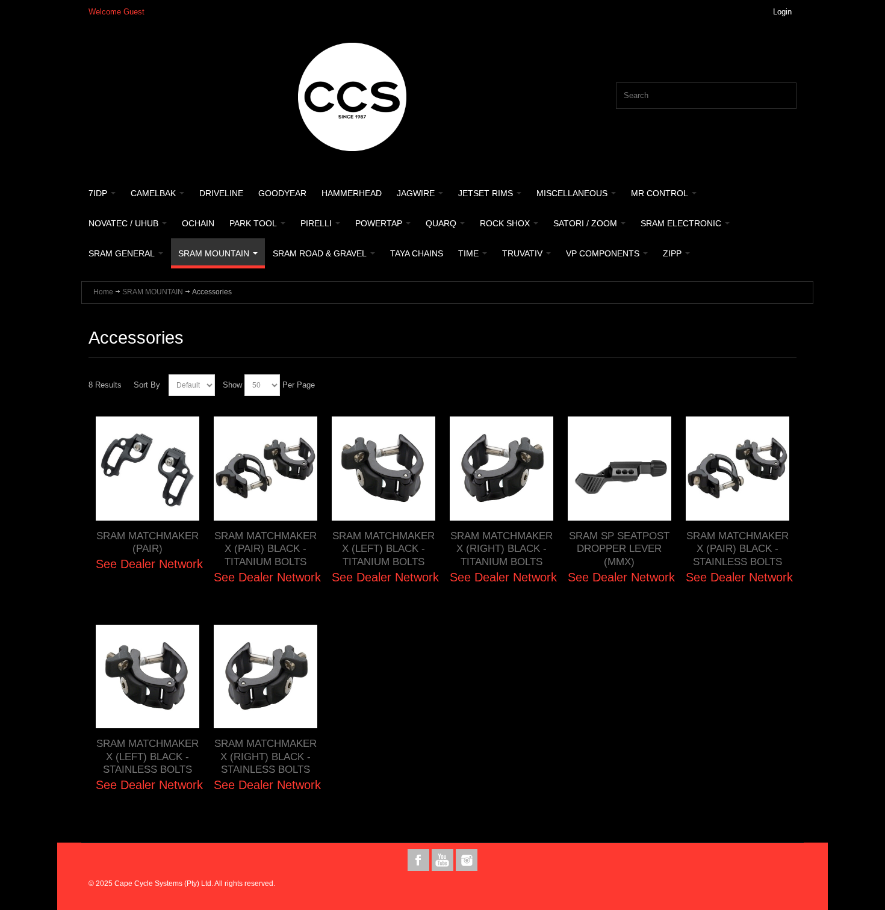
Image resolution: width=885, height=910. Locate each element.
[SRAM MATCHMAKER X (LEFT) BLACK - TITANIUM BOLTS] (383, 468)
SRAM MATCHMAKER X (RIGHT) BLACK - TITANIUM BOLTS (501, 549)
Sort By (147, 384)
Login (782, 11)
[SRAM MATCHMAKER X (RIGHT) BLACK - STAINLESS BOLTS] (265, 676)
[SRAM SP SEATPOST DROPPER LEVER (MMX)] (619, 468)
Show (232, 384)
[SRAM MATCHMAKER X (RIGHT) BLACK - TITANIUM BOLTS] (501, 468)
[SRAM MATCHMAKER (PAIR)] (147, 468)
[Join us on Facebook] (420, 860)
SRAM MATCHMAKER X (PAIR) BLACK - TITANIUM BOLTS (265, 549)
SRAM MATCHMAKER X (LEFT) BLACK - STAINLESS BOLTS (147, 756)
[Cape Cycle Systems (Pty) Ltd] (352, 97)
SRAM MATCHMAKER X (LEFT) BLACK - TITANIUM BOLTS (383, 549)
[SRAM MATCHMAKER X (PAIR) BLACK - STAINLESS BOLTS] (737, 468)
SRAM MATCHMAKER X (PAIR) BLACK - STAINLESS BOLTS (737, 549)
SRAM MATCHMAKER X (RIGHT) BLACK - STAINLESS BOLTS (265, 756)
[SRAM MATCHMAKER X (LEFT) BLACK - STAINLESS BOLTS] (147, 676)
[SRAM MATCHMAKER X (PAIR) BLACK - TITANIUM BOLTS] (265, 468)
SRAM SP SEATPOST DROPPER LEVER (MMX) (619, 549)
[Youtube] (444, 860)
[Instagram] (466, 860)
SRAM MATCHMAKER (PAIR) (147, 542)
